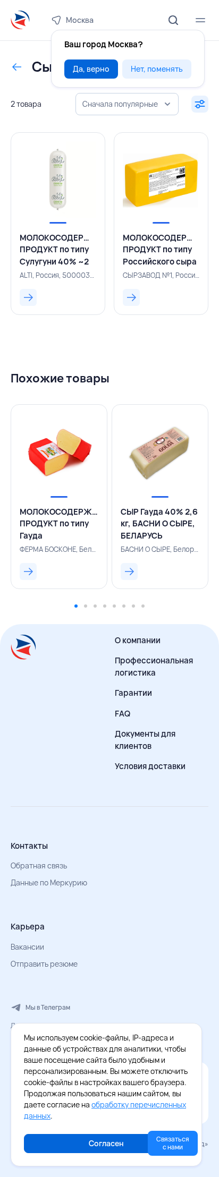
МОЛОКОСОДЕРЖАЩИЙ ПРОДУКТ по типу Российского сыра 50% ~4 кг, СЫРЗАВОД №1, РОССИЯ (161, 250)
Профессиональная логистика (154, 666)
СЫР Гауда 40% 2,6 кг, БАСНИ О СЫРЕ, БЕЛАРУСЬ (159, 523)
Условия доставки (150, 766)
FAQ (122, 713)
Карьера (28, 926)
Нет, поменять (157, 69)
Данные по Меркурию (49, 882)
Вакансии (27, 947)
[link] (58, 223)
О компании (138, 640)
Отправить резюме (44, 964)
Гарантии (133, 692)
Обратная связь (39, 865)
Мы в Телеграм (48, 1007)
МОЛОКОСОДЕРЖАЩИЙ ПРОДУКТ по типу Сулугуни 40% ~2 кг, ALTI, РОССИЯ (58, 250)
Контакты (29, 845)
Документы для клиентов (145, 740)
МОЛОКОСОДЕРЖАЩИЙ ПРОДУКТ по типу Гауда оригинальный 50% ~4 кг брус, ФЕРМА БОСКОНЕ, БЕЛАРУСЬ (59, 524)
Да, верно (91, 69)
